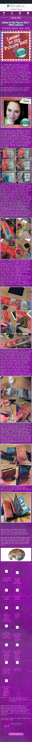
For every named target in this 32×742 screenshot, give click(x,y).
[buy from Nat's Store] (17, 573)
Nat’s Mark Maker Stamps (6, 598)
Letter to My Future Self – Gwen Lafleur (16, 24)
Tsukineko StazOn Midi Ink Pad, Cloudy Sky (6, 671)
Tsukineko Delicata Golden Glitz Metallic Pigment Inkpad (17, 656)
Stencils (27, 28)
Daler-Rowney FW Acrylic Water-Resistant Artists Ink (6, 617)
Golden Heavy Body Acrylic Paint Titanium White (17, 637)
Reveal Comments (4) (16, 734)
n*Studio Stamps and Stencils (19, 70)
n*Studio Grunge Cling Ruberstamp (17, 581)
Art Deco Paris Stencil (17, 598)
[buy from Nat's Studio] (17, 590)
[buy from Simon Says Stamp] (6, 645)
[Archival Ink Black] (17, 663)
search (12, 14)
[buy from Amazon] (17, 645)
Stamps (21, 28)
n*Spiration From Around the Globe (15, 714)
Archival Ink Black (17, 669)
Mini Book (14, 28)
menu (4, 14)
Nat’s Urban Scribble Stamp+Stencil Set (7, 580)
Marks (20, 211)
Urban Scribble (5, 262)
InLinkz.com (3, 695)
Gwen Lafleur (19, 87)
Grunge (14, 211)
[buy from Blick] (6, 608)
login (20, 14)
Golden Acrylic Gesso (17, 615)
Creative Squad (6, 28)
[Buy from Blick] (17, 608)
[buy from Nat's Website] (6, 571)
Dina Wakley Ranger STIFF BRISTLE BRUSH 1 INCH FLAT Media (6, 691)
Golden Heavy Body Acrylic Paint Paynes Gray (6, 635)
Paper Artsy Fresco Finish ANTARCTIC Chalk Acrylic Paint (6, 656)
